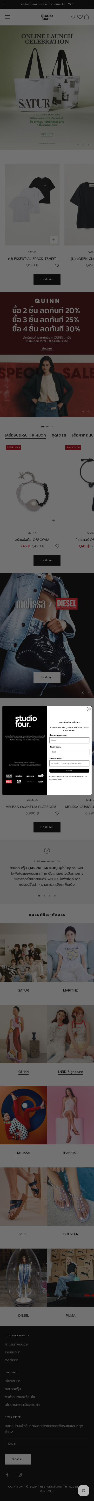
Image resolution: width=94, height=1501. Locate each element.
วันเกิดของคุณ (55, 758)
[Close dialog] (89, 709)
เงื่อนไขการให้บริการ (62, 776)
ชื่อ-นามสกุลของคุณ (58, 735)
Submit (69, 770)
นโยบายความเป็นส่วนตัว (77, 776)
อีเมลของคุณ (55, 747)
